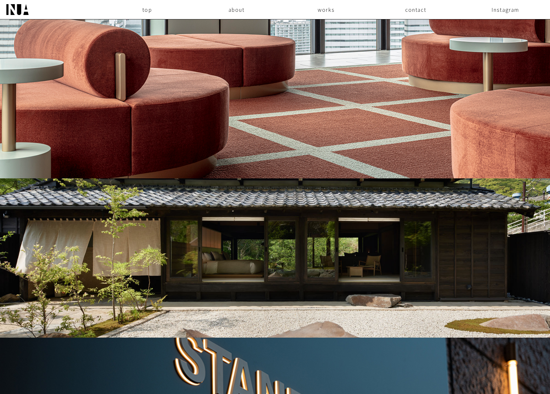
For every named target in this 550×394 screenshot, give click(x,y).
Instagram (505, 9)
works (326, 9)
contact (415, 9)
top (147, 9)
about (237, 9)
